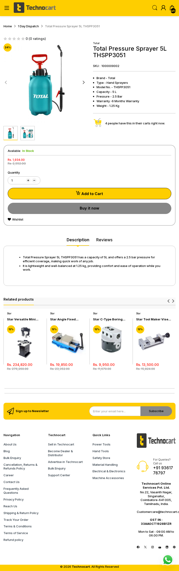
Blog (6, 451)
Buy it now (89, 208)
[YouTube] (159, 547)
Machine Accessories (108, 478)
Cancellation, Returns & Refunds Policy (20, 466)
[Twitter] (145, 547)
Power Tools (101, 444)
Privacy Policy (13, 499)
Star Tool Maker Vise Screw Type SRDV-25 (152, 319)
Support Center (59, 475)
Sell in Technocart (61, 444)
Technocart (81, 566)
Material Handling (105, 464)
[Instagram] (152, 547)
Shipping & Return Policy (20, 513)
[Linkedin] (167, 547)
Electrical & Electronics (109, 471)
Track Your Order (15, 520)
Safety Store (101, 458)
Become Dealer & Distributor (60, 453)
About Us (10, 444)
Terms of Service (15, 533)
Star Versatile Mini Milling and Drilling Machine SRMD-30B (22, 319)
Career (8, 475)
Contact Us (11, 482)
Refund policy (13, 540)
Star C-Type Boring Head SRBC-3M (108, 319)
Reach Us (10, 506)
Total (96, 43)
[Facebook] (138, 547)
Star (9, 313)
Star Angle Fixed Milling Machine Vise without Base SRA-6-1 (67, 319)
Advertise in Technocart (65, 462)
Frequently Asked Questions (16, 490)
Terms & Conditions (17, 526)
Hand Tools (101, 451)
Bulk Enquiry (12, 458)
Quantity (14, 172)
